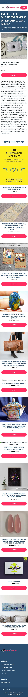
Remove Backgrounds (9, 670)
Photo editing (11, 62)
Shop (23, 7)
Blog (5, 673)
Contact (10, 692)
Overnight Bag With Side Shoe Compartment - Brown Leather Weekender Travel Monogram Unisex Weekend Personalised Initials (14, 363)
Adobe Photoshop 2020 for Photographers (14, 383)
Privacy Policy (11, 694)
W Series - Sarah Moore (14, 581)
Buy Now (14, 75)
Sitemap (18, 694)
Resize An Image (8, 667)
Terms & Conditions (18, 692)
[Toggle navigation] (3, 7)
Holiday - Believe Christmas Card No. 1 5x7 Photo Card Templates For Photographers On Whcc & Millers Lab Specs (14, 275)
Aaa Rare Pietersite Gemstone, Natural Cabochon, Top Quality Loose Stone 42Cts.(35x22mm (14, 316)
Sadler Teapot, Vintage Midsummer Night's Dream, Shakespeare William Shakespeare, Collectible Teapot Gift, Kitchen (14, 426)
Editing (17, 62)
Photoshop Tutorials (9, 664)
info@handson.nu (5, 2)
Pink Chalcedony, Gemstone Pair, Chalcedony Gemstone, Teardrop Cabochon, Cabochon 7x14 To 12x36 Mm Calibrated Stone (14, 541)
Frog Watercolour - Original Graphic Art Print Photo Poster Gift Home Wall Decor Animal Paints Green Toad (14, 495)
